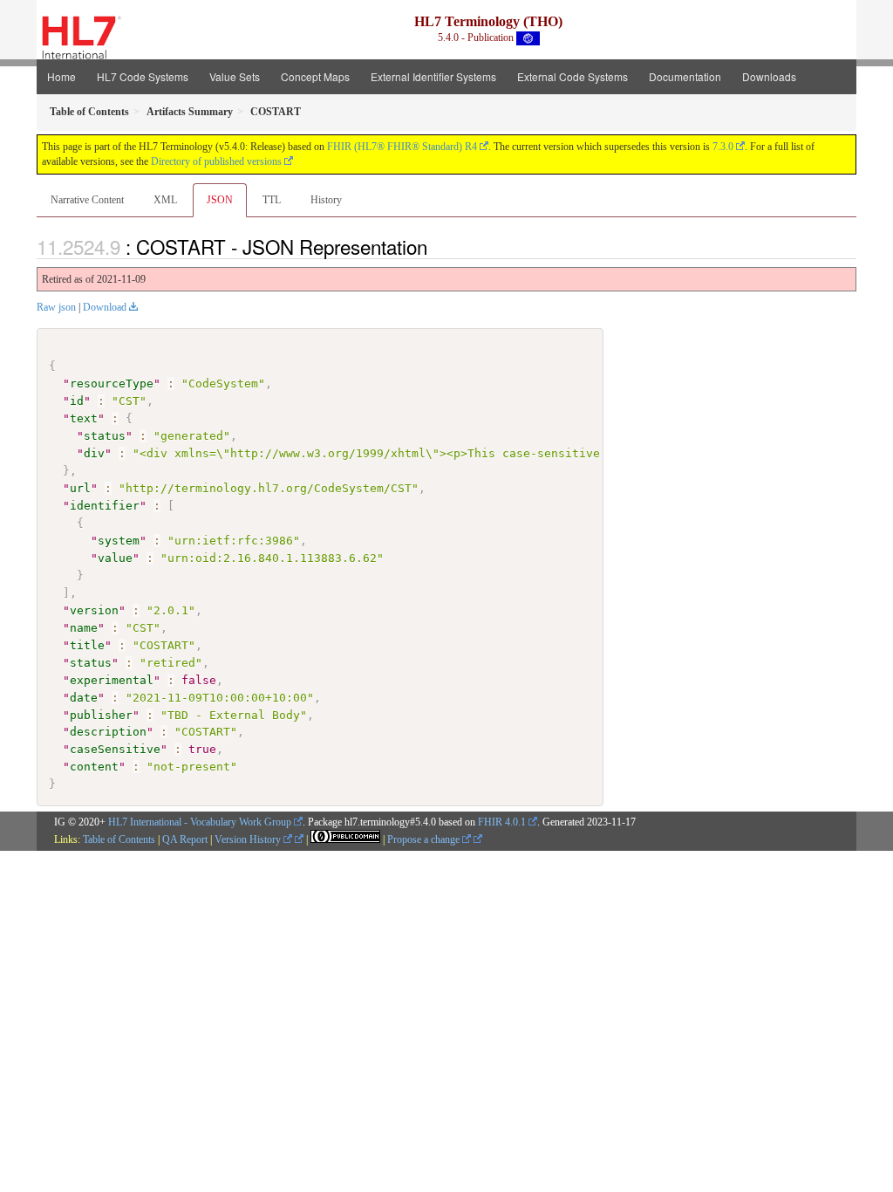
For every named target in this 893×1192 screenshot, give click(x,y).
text (84, 418)
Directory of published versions (216, 161)
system (119, 540)
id (77, 401)
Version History (249, 839)
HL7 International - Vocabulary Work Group (199, 822)
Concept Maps (315, 76)
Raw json (56, 307)
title (87, 645)
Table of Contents (119, 839)
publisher (101, 715)
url (80, 488)
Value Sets (234, 76)
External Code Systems (572, 76)
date (84, 697)
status (105, 435)
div (94, 453)
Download (104, 307)
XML (165, 200)
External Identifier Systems (433, 76)
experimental (111, 680)
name (84, 627)
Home (61, 76)
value (115, 558)
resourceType (111, 383)
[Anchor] (436, 246)
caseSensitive (115, 749)
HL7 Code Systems (142, 76)
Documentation (685, 76)
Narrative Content (87, 200)
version (94, 610)
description (108, 731)
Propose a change (424, 839)
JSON (220, 200)
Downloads (769, 76)
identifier (105, 505)
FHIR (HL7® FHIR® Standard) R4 (402, 146)
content (94, 766)
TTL (271, 200)
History (326, 200)
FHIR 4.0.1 (502, 822)
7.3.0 (722, 146)
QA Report (185, 839)
